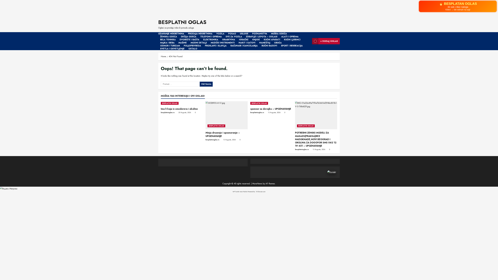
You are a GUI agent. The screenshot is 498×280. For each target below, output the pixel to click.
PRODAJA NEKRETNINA (200, 33)
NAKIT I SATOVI (247, 42)
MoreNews (257, 183)
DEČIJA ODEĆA (188, 36)
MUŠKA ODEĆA (279, 33)
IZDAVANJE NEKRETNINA (171, 33)
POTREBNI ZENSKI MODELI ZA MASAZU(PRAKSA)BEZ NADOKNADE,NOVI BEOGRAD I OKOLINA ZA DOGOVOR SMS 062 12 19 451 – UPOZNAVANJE (315, 139)
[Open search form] (309, 41)
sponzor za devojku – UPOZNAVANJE (270, 109)
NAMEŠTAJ (264, 42)
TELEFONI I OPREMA (211, 36)
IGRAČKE (243, 39)
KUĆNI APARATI (272, 39)
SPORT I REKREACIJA (292, 45)
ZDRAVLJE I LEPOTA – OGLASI (261, 36)
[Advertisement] (78, 8)
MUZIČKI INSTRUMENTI (223, 42)
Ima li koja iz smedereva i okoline (179, 109)
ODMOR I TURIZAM (170, 45)
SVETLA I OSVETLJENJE (172, 48)
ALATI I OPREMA (290, 36)
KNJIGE (256, 39)
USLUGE (244, 33)
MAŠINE (182, 42)
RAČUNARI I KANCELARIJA (244, 45)
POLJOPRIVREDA (192, 45)
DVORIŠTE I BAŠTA (189, 39)
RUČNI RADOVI (269, 45)
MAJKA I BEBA (167, 42)
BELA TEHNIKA (168, 39)
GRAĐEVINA (228, 39)
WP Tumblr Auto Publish (240, 192)
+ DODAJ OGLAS (329, 41)
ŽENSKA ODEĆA (168, 36)
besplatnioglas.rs (168, 112)
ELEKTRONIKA (210, 39)
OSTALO (192, 48)
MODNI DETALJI (199, 42)
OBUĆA (278, 42)
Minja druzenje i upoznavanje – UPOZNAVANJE (223, 134)
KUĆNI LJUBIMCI (292, 39)
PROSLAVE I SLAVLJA (216, 45)
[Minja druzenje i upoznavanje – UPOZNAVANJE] (227, 115)
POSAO (232, 33)
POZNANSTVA (259, 33)
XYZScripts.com (260, 192)
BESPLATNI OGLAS (182, 22)
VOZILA (220, 33)
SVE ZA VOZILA (234, 36)
